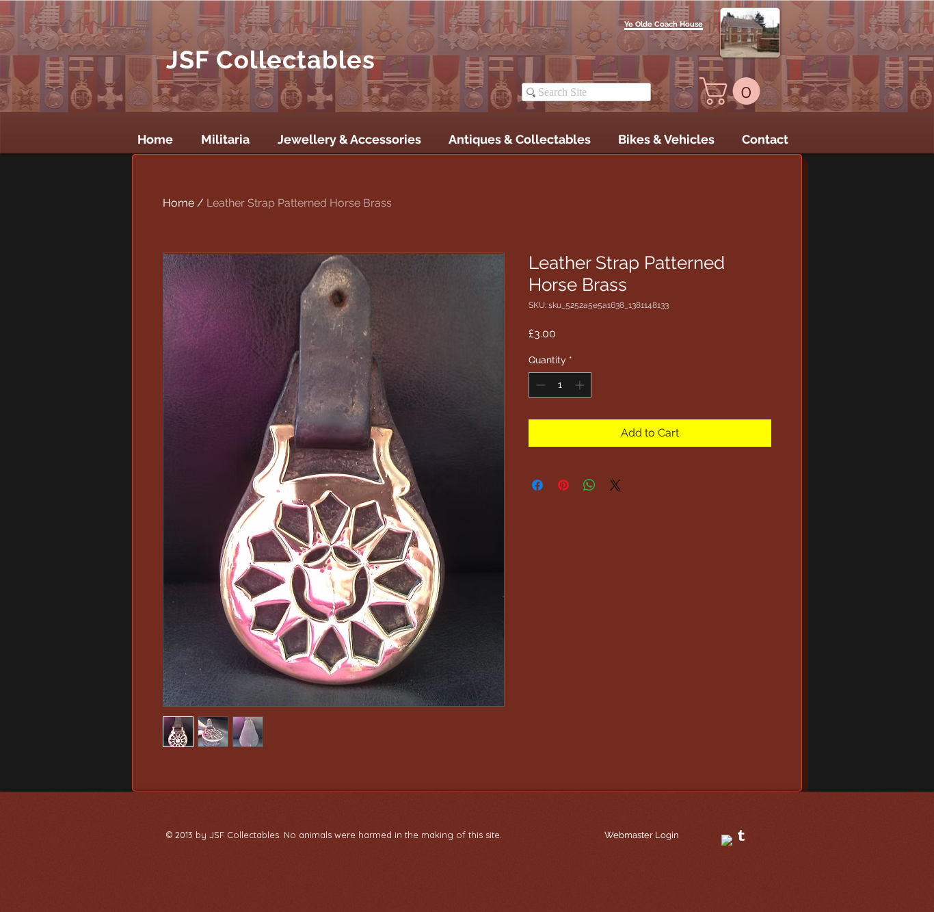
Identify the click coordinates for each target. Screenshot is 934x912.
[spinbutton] (560, 385)
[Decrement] (539, 385)
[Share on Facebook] (537, 485)
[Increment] (580, 385)
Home (178, 202)
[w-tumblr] (741, 835)
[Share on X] (615, 485)
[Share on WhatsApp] (589, 485)
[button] (732, 91)
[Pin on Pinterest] (563, 485)
